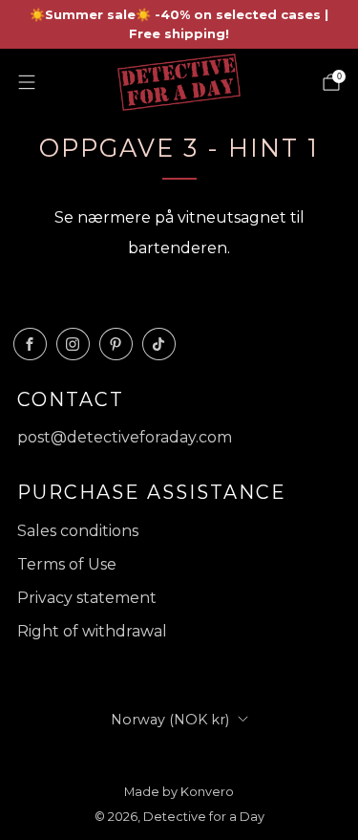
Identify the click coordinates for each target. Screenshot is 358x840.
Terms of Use (66, 564)
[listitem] (179, 24)
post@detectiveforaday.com (124, 437)
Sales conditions (77, 531)
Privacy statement (87, 598)
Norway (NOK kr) (170, 719)
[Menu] (26, 82)
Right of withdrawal (92, 631)
